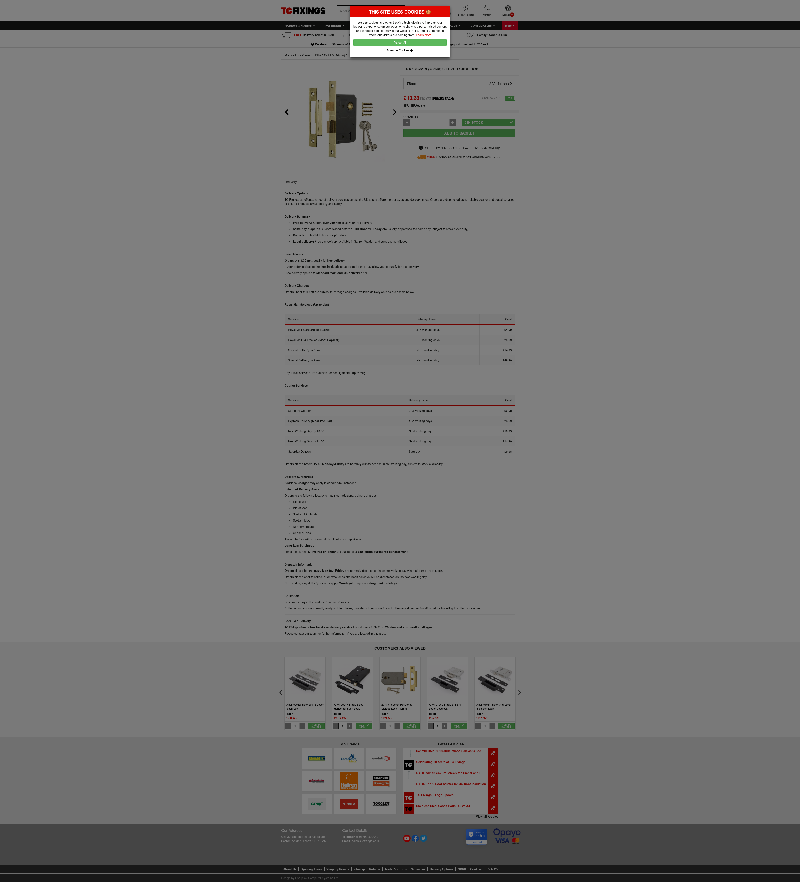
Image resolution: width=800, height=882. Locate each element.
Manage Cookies (398, 50)
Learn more (423, 35)
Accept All (400, 42)
